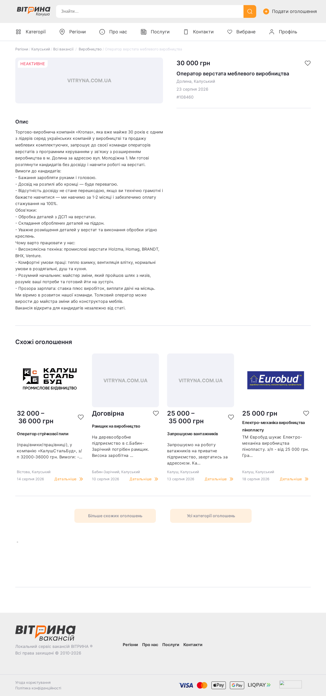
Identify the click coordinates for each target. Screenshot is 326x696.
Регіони (21, 49)
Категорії (36, 31)
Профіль (288, 31)
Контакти (203, 31)
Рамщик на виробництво (116, 426)
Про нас (118, 31)
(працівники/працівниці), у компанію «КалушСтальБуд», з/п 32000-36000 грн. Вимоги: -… (50, 450)
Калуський (40, 49)
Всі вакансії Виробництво (77, 49)
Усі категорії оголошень (211, 515)
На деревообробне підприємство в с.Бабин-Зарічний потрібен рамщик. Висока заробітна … (120, 446)
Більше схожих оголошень (115, 515)
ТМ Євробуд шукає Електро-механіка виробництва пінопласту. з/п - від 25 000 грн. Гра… (275, 446)
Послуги (160, 31)
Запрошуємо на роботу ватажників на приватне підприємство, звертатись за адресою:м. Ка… (197, 454)
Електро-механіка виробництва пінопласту (273, 426)
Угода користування (33, 682)
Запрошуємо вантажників (192, 433)
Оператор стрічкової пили (42, 433)
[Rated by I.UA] (290, 685)
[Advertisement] (87, 561)
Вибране (245, 31)
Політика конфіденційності (38, 688)
